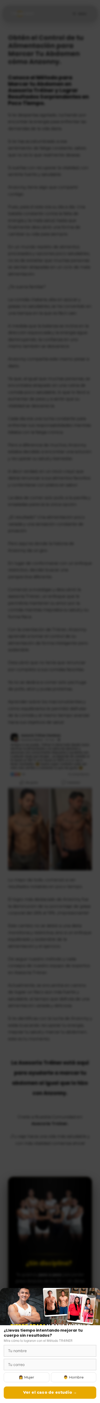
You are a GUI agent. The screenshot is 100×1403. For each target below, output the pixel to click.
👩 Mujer (26, 1377)
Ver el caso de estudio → (50, 1392)
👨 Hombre (73, 1377)
